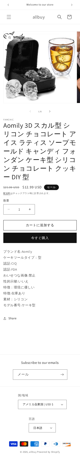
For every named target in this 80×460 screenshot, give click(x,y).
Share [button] (12, 318)
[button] (9, 17)
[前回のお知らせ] (8, 5)
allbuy (32, 451)
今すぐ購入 (40, 238)
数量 (6, 200)
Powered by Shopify (48, 451)
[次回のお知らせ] (72, 5)
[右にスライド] (50, 111)
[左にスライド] (30, 111)
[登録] (62, 374)
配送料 (6, 193)
